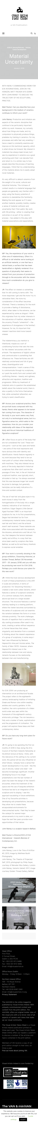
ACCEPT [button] (23, 1119)
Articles (28, 47)
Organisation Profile (19, 884)
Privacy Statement (9, 994)
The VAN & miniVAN (16, 1106)
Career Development (19, 49)
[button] (35, 33)
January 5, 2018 (19, 919)
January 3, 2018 (19, 68)
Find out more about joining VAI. (14, 1050)
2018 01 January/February (15, 47)
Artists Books (19, 913)
